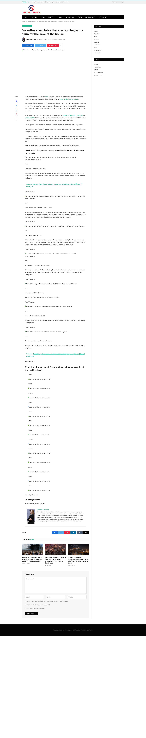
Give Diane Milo (30, 118)
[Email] (16, 118)
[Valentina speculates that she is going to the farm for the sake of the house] (55, 71)
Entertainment (90, 17)
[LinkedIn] (16, 109)
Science (60, 17)
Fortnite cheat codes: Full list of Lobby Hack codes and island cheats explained (51, 2)
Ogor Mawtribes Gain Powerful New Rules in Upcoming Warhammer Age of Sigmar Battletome (55, 560)
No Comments (53, 39)
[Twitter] (16, 105)
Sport (80, 17)
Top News (34, 17)
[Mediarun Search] (31, 9)
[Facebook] (16, 101)
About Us (96, 64)
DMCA (96, 69)
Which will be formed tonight (68, 99)
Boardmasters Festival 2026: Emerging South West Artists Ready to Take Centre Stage (32, 559)
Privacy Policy (98, 75)
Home (25, 17)
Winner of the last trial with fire (73, 115)
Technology (70, 17)
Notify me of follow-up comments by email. (38, 605)
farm (46, 97)
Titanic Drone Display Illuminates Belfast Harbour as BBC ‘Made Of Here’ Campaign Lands (78, 560)
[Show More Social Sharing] (60, 45)
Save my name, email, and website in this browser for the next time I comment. (47, 601)
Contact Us (103, 17)
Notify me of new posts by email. (35, 608)
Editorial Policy (98, 72)
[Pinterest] (16, 114)
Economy (51, 17)
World (42, 17)
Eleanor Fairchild (31, 39)
